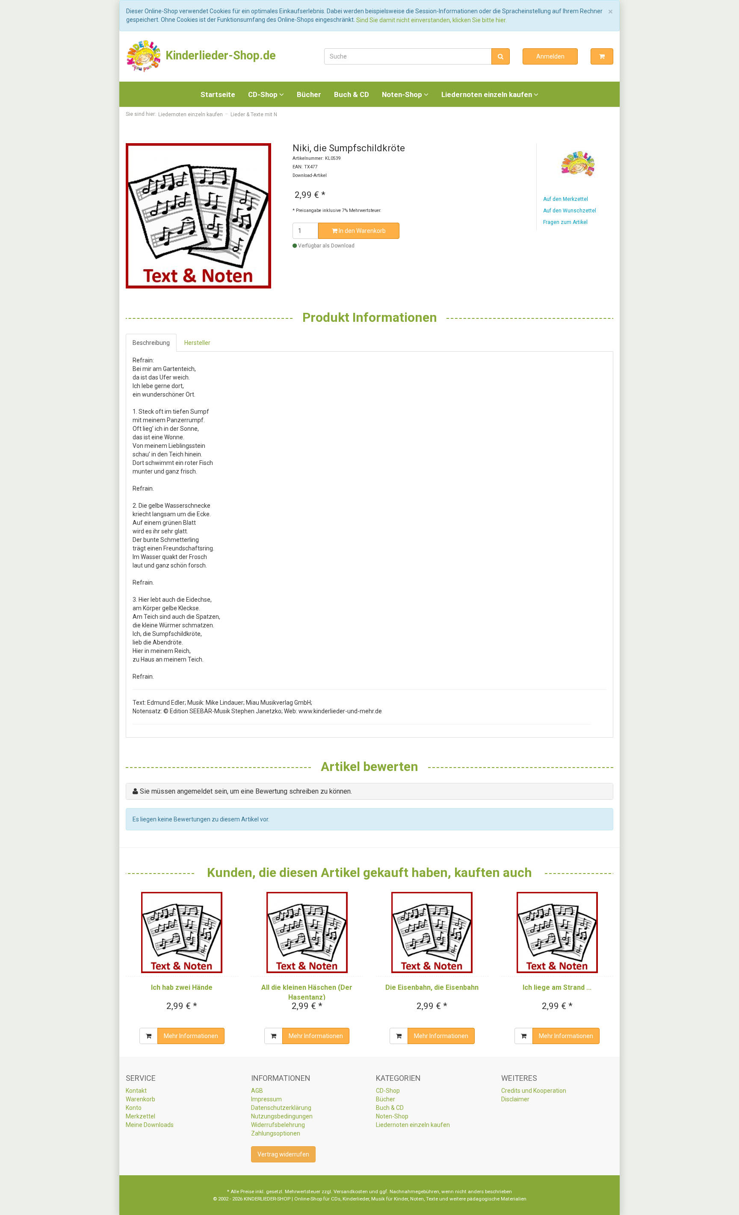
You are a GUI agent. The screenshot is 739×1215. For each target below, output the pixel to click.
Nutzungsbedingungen (282, 1116)
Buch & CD (351, 94)
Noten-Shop (403, 94)
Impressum (266, 1099)
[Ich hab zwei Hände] (182, 932)
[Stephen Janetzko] (578, 163)
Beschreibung (151, 342)
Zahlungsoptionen (275, 1133)
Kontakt (136, 1090)
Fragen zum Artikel (565, 222)
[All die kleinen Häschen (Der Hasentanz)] (307, 932)
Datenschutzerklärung (281, 1107)
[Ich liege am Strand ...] (557, 932)
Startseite (218, 94)
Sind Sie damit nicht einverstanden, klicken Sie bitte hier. (431, 20)
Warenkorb (140, 1099)
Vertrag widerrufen (283, 1154)
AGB (257, 1090)
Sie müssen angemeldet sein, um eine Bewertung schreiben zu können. (246, 791)
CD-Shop (263, 94)
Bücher (309, 94)
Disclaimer (515, 1099)
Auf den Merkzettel (565, 199)
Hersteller (197, 342)
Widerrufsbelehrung (278, 1124)
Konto (134, 1107)
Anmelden (550, 56)
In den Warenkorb (361, 230)
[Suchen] (500, 56)
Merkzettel (140, 1116)
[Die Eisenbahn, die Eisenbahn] (432, 932)
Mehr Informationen (191, 1036)
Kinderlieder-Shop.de (219, 55)
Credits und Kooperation (533, 1090)
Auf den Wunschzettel (569, 211)
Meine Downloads (150, 1124)
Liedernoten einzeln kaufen (487, 94)
